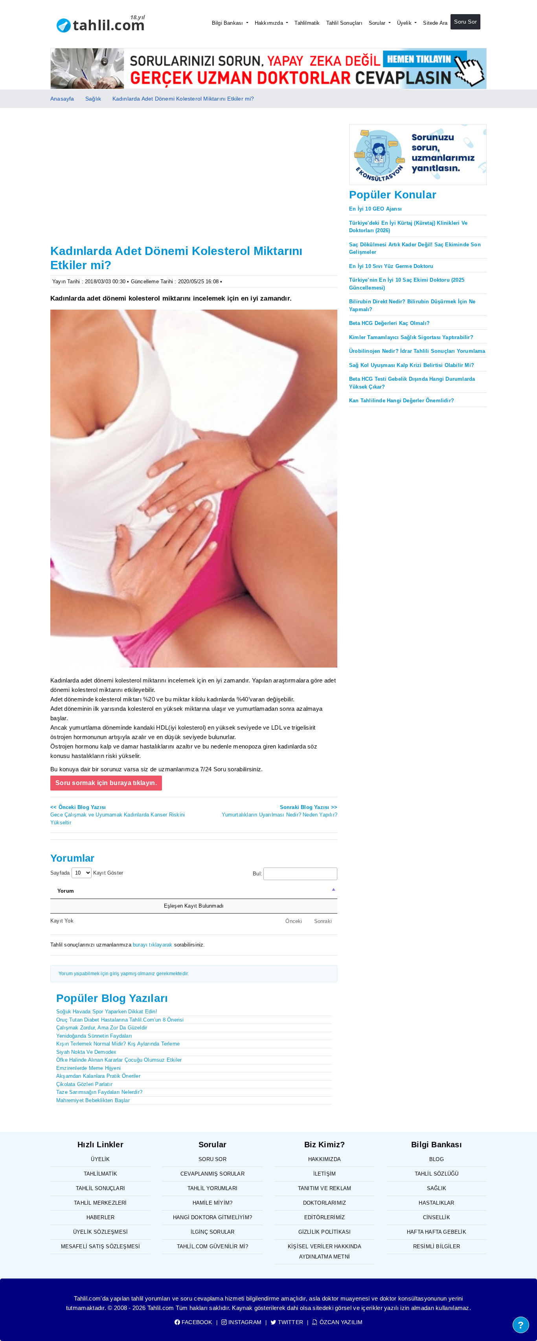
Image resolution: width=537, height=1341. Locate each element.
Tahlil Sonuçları (344, 23)
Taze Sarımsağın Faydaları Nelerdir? (99, 1092)
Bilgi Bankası (228, 23)
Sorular (378, 23)
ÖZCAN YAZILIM (340, 1322)
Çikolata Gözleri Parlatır (84, 1084)
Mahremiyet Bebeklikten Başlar (93, 1100)
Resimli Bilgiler (436, 1246)
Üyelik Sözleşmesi (100, 1232)
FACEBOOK (196, 1322)
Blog (436, 1159)
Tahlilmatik (307, 23)
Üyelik (405, 23)
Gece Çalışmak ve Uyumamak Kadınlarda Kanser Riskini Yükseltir (117, 815)
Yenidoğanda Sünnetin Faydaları (94, 1036)
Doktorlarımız (324, 1203)
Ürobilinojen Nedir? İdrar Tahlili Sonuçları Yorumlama (417, 351)
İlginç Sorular (213, 1232)
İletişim (324, 1174)
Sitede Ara (435, 23)
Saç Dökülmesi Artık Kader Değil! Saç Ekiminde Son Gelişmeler (415, 248)
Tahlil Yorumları (212, 1188)
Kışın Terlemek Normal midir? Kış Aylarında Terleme (118, 1044)
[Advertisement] (193, 183)
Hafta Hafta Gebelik (436, 1232)
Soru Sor (465, 21)
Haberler (100, 1217)
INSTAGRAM (244, 1322)
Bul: (257, 874)
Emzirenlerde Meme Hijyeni (88, 1068)
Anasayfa (62, 98)
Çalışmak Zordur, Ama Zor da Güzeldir (101, 1028)
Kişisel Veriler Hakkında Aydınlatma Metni (324, 1252)
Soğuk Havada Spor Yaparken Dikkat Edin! (106, 1011)
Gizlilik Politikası (324, 1232)
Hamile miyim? (213, 1203)
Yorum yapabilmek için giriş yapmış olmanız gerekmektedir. (124, 973)
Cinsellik (436, 1217)
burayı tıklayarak (152, 945)
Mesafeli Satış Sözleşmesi (100, 1246)
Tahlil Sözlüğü (437, 1174)
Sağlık (93, 98)
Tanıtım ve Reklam (324, 1188)
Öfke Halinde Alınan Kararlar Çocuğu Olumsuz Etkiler (119, 1060)
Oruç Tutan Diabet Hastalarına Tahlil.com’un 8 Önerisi (120, 1020)
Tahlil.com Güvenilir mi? (212, 1246)
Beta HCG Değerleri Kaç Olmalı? (389, 323)
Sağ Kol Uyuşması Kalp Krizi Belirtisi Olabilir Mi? (411, 365)
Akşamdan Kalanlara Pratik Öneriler (98, 1076)
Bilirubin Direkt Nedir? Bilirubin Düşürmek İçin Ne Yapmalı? (412, 305)
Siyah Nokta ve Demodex (86, 1052)
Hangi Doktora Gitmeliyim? (212, 1217)
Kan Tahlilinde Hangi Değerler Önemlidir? (401, 401)
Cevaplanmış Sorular (212, 1174)
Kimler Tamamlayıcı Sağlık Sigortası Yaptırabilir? (411, 337)
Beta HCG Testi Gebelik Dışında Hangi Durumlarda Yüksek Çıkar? (412, 383)
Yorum (65, 891)
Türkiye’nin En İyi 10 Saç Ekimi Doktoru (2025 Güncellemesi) (406, 284)
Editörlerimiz (324, 1217)
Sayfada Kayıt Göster (86, 873)
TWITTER (289, 1322)
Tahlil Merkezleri (100, 1203)
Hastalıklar (436, 1203)
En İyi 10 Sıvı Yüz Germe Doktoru (391, 266)
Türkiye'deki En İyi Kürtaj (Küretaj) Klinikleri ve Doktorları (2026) (408, 227)
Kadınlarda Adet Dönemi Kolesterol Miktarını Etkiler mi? (183, 98)
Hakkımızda (270, 23)
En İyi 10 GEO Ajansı (375, 209)
